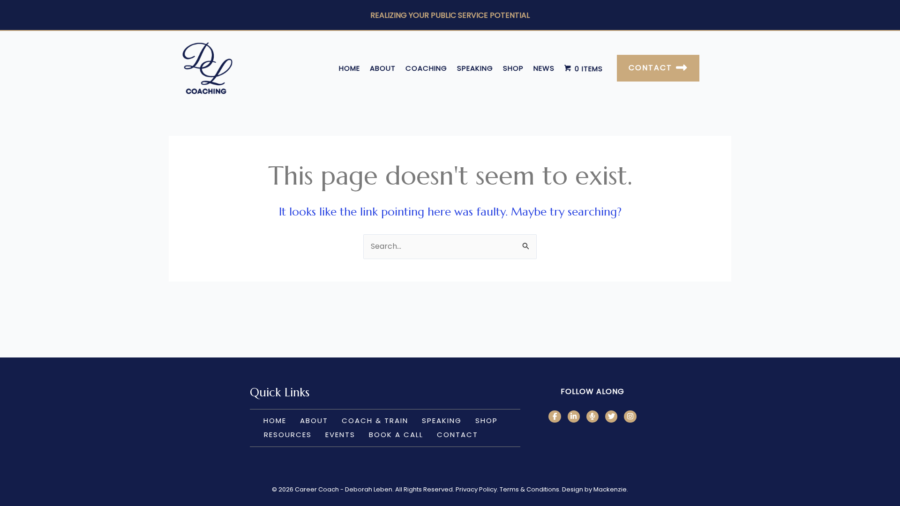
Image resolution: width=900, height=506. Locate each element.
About (383, 68)
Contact (457, 434)
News (544, 68)
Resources (288, 434)
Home (349, 68)
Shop (513, 68)
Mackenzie (610, 489)
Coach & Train (375, 420)
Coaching (426, 68)
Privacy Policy (476, 489)
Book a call (396, 434)
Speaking (475, 68)
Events (340, 434)
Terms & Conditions (529, 489)
